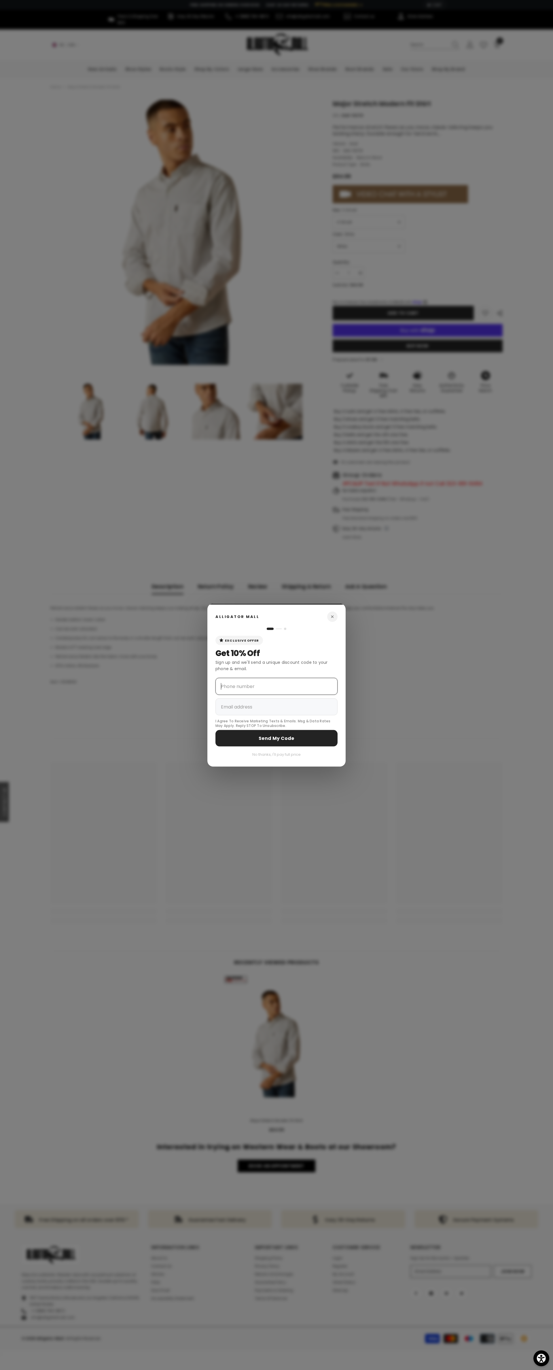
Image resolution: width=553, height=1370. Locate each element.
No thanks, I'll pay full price (276, 754)
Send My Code (276, 738)
